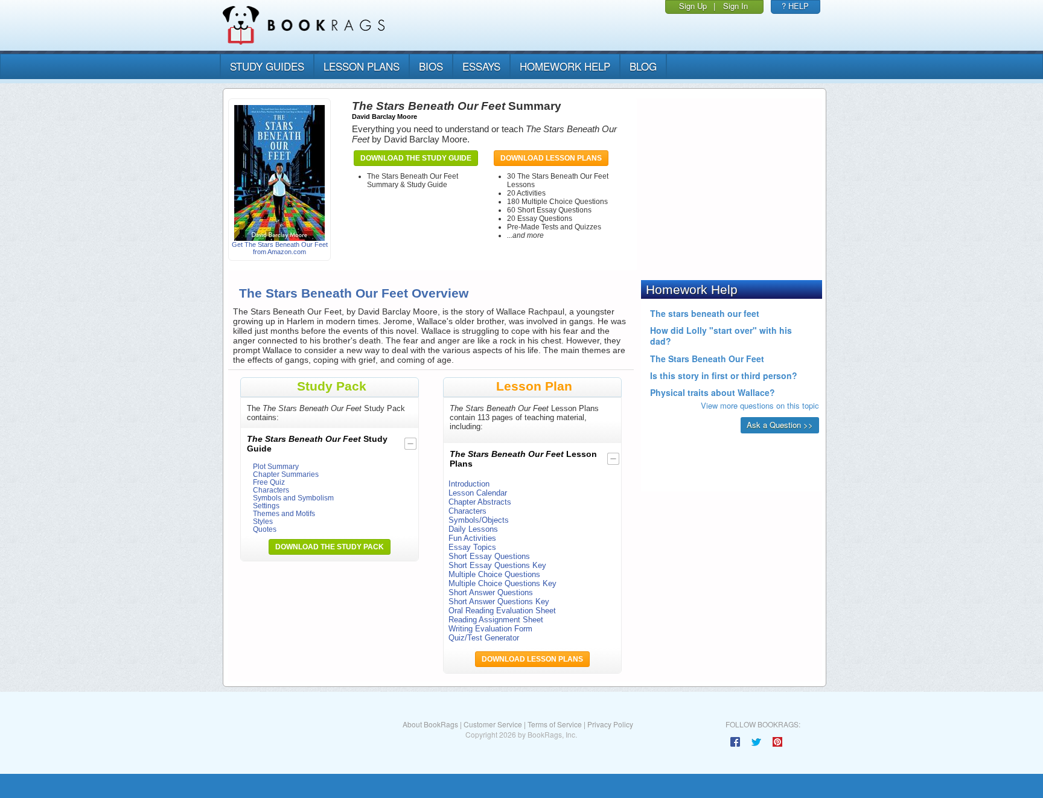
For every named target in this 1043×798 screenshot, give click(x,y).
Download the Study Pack (329, 547)
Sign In (735, 5)
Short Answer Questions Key (498, 601)
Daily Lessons (473, 529)
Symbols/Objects (478, 520)
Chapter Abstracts (479, 501)
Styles (263, 521)
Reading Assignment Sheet (495, 619)
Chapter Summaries (286, 474)
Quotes (264, 529)
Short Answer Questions (490, 592)
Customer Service (493, 724)
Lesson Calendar (477, 492)
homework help (565, 66)
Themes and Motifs (284, 513)
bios (431, 66)
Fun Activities (472, 538)
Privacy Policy (610, 724)
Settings (266, 505)
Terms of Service (555, 724)
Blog (643, 66)
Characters (271, 490)
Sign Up (693, 5)
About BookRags (430, 724)
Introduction (469, 483)
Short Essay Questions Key (497, 565)
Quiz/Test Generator (483, 637)
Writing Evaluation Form (490, 628)
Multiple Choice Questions (494, 574)
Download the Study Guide (415, 158)
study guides (267, 66)
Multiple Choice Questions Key (502, 583)
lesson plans (362, 66)
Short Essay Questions (489, 556)
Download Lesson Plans (551, 158)
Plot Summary (276, 466)
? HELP (795, 5)
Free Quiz (269, 482)
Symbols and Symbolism (293, 498)
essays (481, 66)
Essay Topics (472, 547)
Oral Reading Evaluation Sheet (502, 610)
